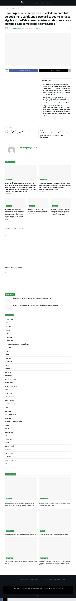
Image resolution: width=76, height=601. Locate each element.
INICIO (26, 579)
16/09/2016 (16, 300)
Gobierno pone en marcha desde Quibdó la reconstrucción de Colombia (38, 210)
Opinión (7, 425)
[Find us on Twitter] (37, 596)
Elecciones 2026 (10, 379)
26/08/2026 (31, 213)
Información (9, 397)
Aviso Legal (13, 579)
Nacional (8, 418)
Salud (7, 443)
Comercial (8, 337)
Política (12, 8)
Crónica (7, 355)
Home (6, 8)
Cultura (8, 358)
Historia (8, 390)
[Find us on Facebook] (34, 596)
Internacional (10, 400)
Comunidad (9, 340)
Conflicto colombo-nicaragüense (17, 344)
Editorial (8, 372)
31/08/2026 (8, 193)
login (10, 228)
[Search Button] (70, 3)
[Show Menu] (5, 3)
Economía (8, 369)
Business (8, 326)
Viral (6, 467)
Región (7, 436)
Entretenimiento (11, 386)
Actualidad (9, 319)
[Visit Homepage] (38, 2)
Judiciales (8, 411)
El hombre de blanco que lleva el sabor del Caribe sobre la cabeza (53, 534)
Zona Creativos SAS (58, 588)
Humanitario (9, 393)
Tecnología (9, 453)
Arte (6, 323)
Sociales (8, 450)
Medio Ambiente (10, 414)
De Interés (8, 362)
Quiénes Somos (61, 579)
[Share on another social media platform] (69, 70)
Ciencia (7, 330)
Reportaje (8, 439)
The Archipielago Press (17, 28)
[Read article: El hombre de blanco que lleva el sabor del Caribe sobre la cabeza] (55, 520)
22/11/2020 (16, 308)
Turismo (8, 457)
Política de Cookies (35, 579)
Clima (7, 333)
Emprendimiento (10, 383)
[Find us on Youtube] (40, 596)
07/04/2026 (30, 28)
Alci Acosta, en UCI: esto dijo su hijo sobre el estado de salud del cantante (21, 534)
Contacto (8, 348)
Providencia (9, 432)
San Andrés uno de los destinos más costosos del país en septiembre (32, 298)
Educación (8, 376)
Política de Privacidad (49, 579)
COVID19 (7, 351)
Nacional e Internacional (14, 421)
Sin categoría (9, 446)
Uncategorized (10, 460)
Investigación (10, 404)
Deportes (8, 365)
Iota (6, 407)
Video (7, 464)
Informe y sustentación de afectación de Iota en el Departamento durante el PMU (35, 305)
